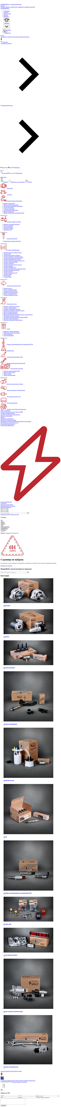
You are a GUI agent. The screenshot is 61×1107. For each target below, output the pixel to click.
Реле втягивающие (8, 225)
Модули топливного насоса (11, 312)
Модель (3, 523)
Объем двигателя (5, 527)
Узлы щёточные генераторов (11, 210)
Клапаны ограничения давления (12, 309)
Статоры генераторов (9, 209)
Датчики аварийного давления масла (13, 256)
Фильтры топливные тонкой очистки (13, 320)
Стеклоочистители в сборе (10, 291)
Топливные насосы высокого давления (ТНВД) (16, 317)
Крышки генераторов (9, 203)
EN (1, 171)
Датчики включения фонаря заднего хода (14, 260)
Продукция (3, 177)
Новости (6, 15)
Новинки (5, 182)
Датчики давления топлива (10, 262)
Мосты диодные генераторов (11, 204)
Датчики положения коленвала (11, 270)
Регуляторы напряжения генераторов (13, 206)
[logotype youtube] (4, 1085)
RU (2, 35)
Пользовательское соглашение (19, 1082)
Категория (3, 530)
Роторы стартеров (8, 227)
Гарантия (6, 12)
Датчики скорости (8, 271)
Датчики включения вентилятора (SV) (13, 258)
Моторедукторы (8, 288)
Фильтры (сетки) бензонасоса (11, 318)
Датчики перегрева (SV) (10, 267)
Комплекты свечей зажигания (11, 331)
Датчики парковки (8, 266)
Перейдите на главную (6, 565)
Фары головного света (9, 372)
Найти (2, 531)
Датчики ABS (7, 254)
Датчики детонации (9, 263)
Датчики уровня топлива (10, 307)
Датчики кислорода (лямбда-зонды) (13, 252)
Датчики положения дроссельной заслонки (15, 268)
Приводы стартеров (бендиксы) (12, 224)
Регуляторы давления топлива (11, 316)
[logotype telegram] (4, 1087)
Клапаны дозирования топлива (11, 306)
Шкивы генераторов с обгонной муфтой (14, 213)
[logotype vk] (4, 1084)
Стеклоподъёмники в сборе (11, 295)
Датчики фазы (7, 275)
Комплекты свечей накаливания (12, 332)
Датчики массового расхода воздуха (13, 264)
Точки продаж (7, 13)
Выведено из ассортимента (18, 182)
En (3, 35)
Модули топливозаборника (10, 313)
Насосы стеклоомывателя (10, 289)
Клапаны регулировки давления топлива (14, 310)
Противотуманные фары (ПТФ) (12, 371)
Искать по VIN (15, 514)
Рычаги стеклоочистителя (10, 293)
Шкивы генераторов (9, 211)
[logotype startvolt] (3, 40)
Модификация (4, 528)
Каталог (30, 182)
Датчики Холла (7, 277)
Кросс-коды (8, 30)
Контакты (6, 16)
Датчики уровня (8, 274)
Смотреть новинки (5, 1071)
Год (2, 525)
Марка (2, 522)
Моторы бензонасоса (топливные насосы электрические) (18, 314)
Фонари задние (7, 373)
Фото (6, 31)
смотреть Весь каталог (16, 1071)
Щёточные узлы (8, 229)
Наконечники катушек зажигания (12, 241)
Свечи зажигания (8, 334)
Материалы (8, 33)
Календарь (4, 173)
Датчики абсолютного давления (12, 255)
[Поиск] (28, 513)
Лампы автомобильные (9, 375)
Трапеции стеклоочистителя (11, 292)
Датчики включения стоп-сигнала (12, 259)
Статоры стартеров (8, 228)
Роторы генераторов (9, 207)
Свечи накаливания (9, 335)
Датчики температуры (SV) (10, 273)
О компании (7, 11)
